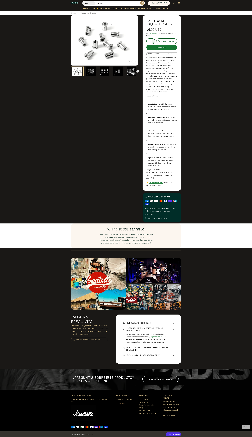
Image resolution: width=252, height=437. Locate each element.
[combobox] (120, 3)
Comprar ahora (162, 47)
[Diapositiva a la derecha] (133, 61)
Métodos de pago (169, 407)
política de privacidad (170, 410)
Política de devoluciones (171, 404)
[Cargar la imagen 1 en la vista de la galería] (77, 71)
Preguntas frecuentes (146, 405)
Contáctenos (120, 403)
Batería (85, 8)
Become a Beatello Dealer (148, 413)
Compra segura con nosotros (157, 218)
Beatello (77, 434)
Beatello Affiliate (145, 410)
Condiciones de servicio (171, 413)
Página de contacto (156, 337)
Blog (141, 408)
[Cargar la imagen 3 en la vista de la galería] (104, 71)
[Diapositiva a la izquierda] (129, 61)
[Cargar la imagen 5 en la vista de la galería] (131, 71)
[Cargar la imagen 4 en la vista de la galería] (118, 71)
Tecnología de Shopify (87, 434)
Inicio (74, 13)
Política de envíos (169, 402)
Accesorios (117, 8)
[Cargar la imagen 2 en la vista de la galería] (91, 71)
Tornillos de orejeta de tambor (87, 13)
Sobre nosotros (144, 399)
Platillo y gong (129, 8)
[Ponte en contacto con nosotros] (173, 3)
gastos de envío (153, 33)
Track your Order (169, 416)
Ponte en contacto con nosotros (159, 379)
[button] (86, 8)
